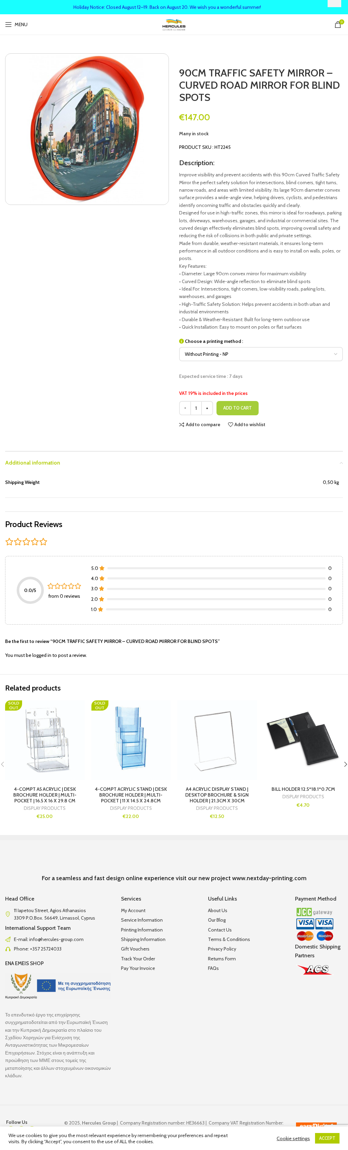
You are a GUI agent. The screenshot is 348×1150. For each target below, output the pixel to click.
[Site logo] (174, 24)
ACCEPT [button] (327, 1138)
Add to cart (237, 408)
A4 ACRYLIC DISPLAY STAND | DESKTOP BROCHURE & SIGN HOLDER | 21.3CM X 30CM (217, 795)
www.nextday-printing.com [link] (269, 878)
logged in (41, 655)
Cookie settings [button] (293, 1138)
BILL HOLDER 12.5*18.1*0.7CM (303, 789)
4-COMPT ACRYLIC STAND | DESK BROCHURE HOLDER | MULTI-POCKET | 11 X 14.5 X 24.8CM (131, 795)
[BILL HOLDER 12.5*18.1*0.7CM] (303, 740)
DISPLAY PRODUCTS (45, 808)
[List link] (58, 939)
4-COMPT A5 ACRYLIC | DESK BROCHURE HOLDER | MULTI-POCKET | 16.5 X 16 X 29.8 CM (44, 795)
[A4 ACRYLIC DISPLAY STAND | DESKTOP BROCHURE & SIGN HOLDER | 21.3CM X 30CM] (217, 740)
